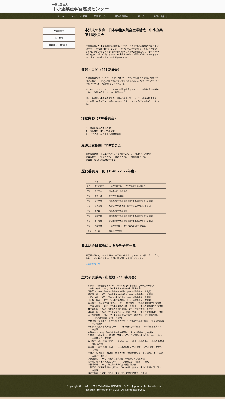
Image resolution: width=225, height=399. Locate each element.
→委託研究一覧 (93, 264)
